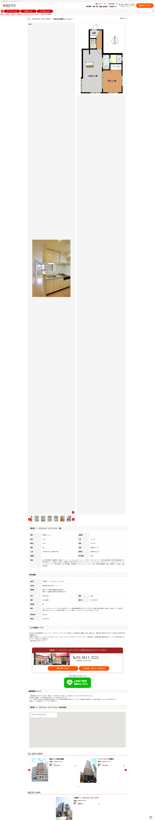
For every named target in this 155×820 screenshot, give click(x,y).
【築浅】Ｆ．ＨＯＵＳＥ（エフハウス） (28, 14)
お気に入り (123, 18)
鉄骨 (92, 596)
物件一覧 (95, 6)
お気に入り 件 (101, 4)
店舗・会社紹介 (103, 6)
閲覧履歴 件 (114, 4)
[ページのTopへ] (150, 817)
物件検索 (88, 6)
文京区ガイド (113, 6)
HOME (1, 14)
